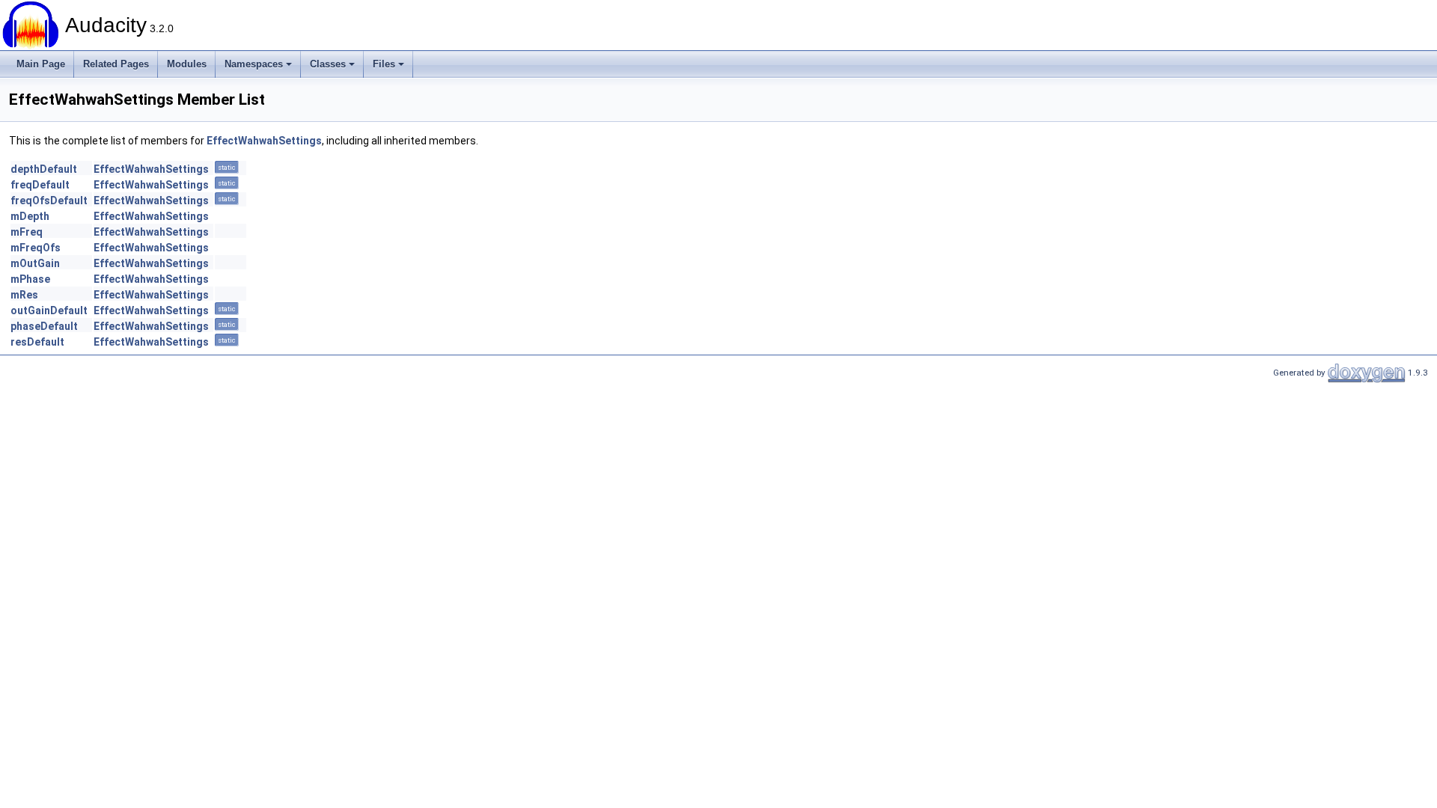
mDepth (29, 216)
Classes (328, 64)
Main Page (40, 64)
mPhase (30, 279)
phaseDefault (44, 326)
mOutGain (35, 263)
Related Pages (116, 64)
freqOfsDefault (49, 200)
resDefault (37, 342)
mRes (24, 295)
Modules (187, 64)
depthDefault (43, 169)
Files (384, 64)
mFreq (26, 232)
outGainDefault (49, 310)
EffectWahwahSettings (264, 141)
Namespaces (254, 64)
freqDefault (40, 185)
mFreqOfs (35, 248)
